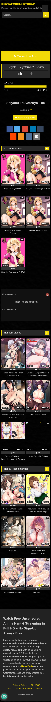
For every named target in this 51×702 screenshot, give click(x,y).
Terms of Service (24, 688)
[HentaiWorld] (21, 4)
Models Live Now (26, 56)
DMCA (39, 688)
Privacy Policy (20, 685)
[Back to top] (43, 694)
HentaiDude (27, 666)
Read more (24, 110)
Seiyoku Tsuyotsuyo (26, 117)
